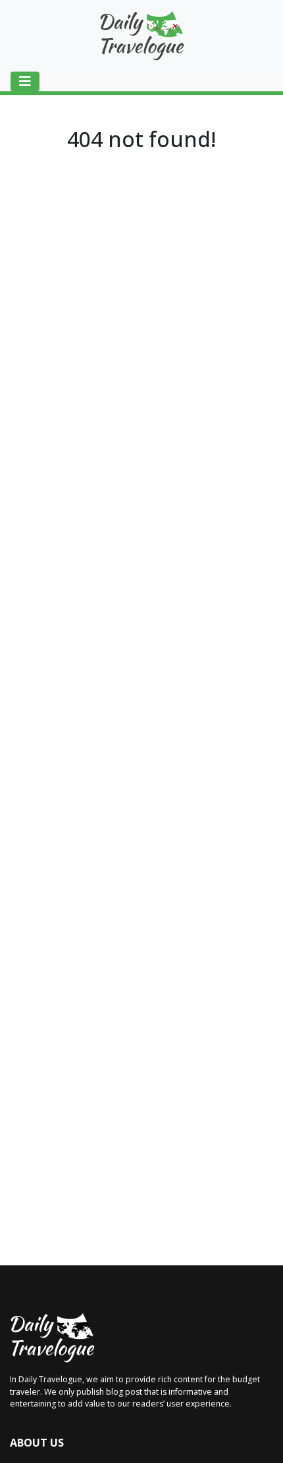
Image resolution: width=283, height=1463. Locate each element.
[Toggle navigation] (25, 81)
